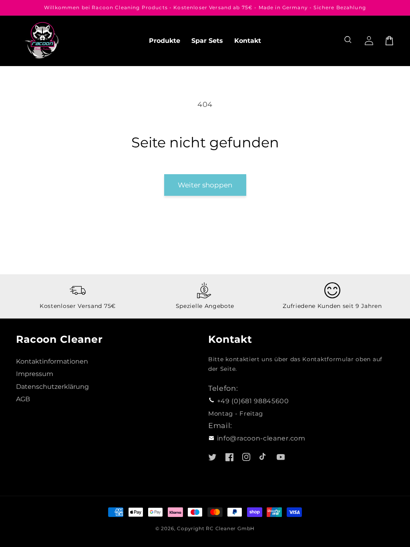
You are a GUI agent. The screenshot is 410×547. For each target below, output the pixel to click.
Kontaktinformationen (52, 361)
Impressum (34, 374)
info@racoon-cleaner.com (261, 438)
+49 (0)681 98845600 (253, 401)
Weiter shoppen (205, 185)
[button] (349, 40)
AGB (23, 399)
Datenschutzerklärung (52, 386)
